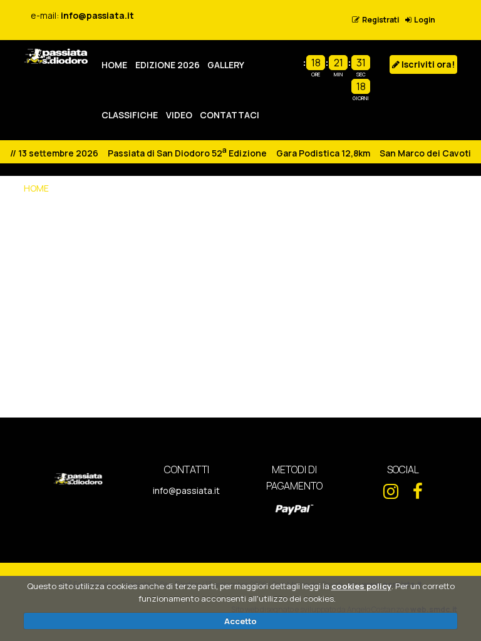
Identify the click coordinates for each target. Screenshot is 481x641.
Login (423, 19)
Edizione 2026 (167, 65)
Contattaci (229, 115)
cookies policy (361, 586)
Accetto (240, 621)
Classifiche (129, 115)
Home (114, 65)
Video (179, 115)
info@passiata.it (97, 15)
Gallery (225, 65)
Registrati (379, 19)
